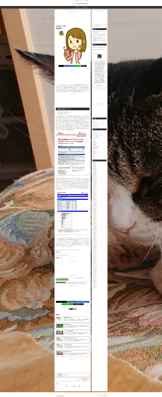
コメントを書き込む (72, 386)
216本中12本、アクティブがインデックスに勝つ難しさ (99, 32)
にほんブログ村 (58, 252)
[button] (84, 66)
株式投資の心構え (59, 282)
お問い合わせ (98, 394)
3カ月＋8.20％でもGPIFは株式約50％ (99, 34)
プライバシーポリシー (104, 394)
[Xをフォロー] (72, 309)
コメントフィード (96, 124)
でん (103, 47)
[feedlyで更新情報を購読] (73, 309)
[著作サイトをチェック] (70, 309)
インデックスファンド (59, 283)
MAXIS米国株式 (73, 282)
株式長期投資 (63, 282)
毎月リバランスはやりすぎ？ (98, 36)
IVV (69, 282)
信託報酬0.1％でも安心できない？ (98, 38)
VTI (86, 282)
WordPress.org (95, 126)
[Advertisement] (73, 18)
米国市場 (81, 283)
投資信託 (67, 283)
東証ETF (70, 283)
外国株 (64, 283)
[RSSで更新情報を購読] (75, 309)
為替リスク (77, 283)
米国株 (83, 283)
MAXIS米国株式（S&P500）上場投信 (80, 282)
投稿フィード (95, 122)
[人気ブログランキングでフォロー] (62, 279)
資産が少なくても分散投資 (97, 47)
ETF (67, 282)
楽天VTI (73, 283)
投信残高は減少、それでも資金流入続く (99, 41)
